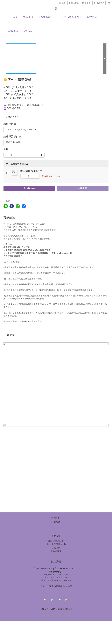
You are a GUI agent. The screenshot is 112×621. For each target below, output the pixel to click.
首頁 (15, 17)
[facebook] (11, 206)
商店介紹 (28, 17)
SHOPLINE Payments (61, 615)
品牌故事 (55, 522)
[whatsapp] (18, 206)
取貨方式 (92, 17)
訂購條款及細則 (56, 540)
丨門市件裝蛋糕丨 (72, 17)
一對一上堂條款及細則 (56, 544)
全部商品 (13, 31)
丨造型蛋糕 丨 (46, 17)
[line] (6, 206)
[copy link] (24, 206)
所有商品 (28, 31)
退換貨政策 (56, 551)
